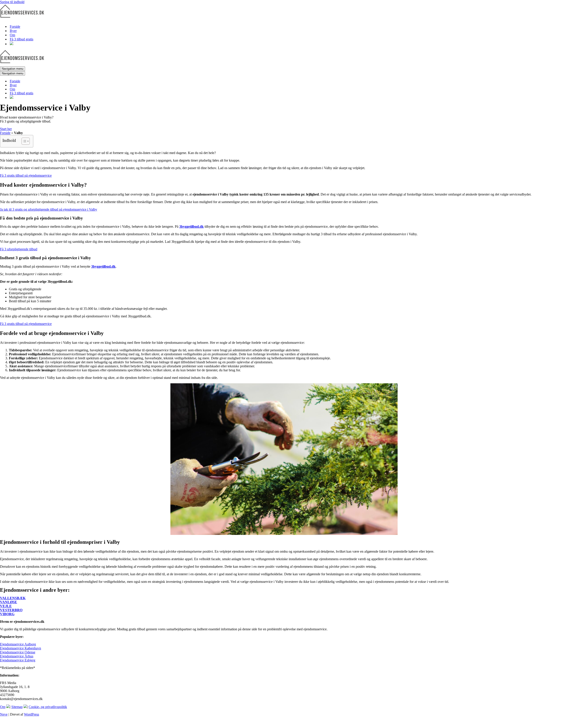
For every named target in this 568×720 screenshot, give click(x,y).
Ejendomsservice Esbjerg (17, 660)
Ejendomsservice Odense (17, 652)
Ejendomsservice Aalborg (18, 644)
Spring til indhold (12, 2)
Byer (13, 31)
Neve (4, 714)
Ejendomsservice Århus (16, 656)
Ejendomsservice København (20, 648)
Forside (15, 26)
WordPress (31, 714)
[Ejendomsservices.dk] (22, 19)
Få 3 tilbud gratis (21, 39)
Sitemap (17, 707)
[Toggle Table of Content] (23, 141)
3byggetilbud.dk (191, 226)
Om (12, 35)
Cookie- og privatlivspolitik (48, 707)
